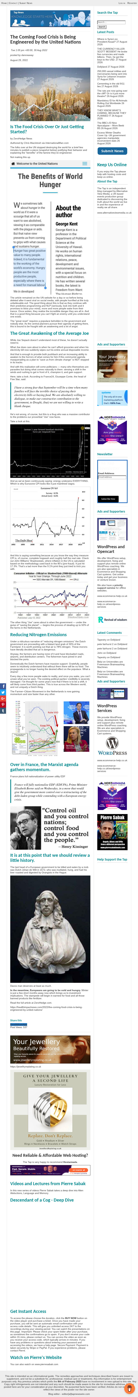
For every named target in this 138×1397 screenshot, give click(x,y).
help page (50, 1345)
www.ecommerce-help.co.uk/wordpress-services (109, 604)
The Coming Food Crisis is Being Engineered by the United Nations (45, 40)
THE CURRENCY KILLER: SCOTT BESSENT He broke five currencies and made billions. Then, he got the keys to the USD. (112, 54)
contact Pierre (17, 1350)
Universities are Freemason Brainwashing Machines (111, 664)
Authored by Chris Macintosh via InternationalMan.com (39, 143)
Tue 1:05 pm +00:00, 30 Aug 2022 (29, 50)
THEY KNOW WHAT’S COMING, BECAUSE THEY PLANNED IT (111, 113)
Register (132, 3)
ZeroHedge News (22, 138)
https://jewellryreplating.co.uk (25, 1066)
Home (4, 3)
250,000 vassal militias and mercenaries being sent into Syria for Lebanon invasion (112, 74)
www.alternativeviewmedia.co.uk (114, 212)
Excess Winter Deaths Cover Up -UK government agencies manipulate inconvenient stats (111, 136)
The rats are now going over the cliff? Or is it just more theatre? (112, 93)
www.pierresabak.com (46, 1364)
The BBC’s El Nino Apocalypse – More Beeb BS (110, 125)
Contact (13, 3)
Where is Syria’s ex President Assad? (107, 40)
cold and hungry (70, 990)
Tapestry (101, 639)
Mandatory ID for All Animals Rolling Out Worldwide (112, 102)
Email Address (106, 473)
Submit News (25, 3)
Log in (122, 3)
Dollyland (102, 66)
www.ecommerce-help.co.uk (112, 596)
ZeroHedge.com (42, 1002)
